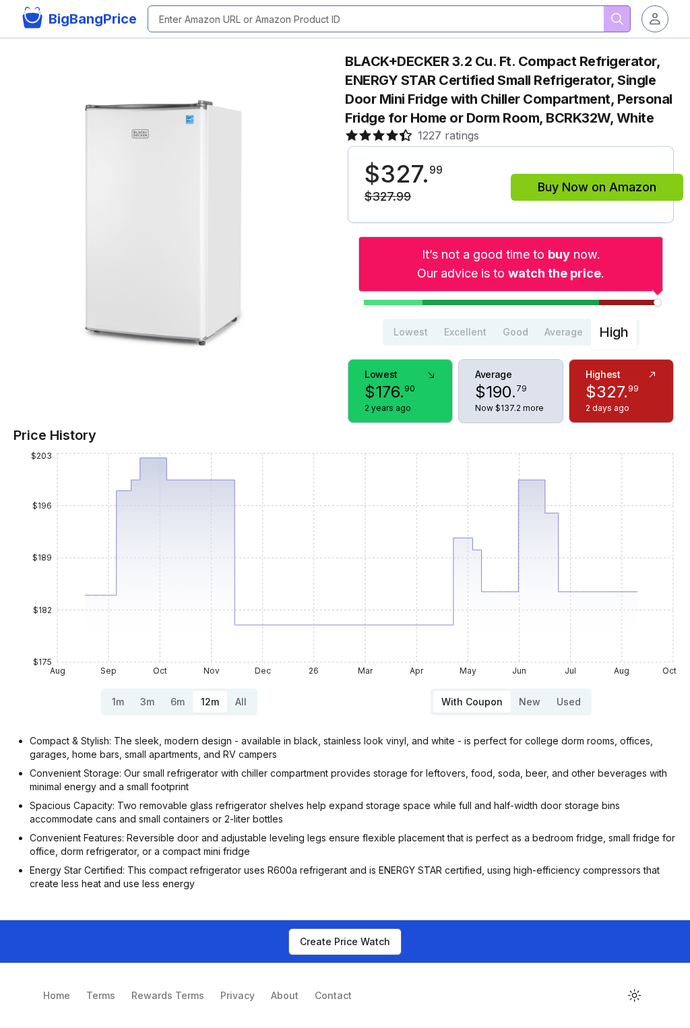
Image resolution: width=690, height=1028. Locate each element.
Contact (333, 995)
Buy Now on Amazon (597, 187)
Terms (100, 995)
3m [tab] (147, 701)
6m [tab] (177, 701)
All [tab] (241, 701)
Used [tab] (569, 701)
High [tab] (614, 332)
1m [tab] (118, 701)
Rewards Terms (167, 995)
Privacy (237, 995)
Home (56, 995)
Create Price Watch (345, 941)
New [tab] (529, 701)
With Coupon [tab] (472, 701)
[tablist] (511, 332)
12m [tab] (210, 701)
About (285, 995)
